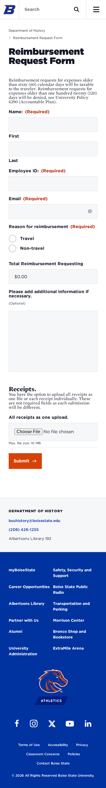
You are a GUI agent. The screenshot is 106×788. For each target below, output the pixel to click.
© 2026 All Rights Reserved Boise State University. (53, 775)
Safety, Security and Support (72, 573)
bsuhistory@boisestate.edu (34, 520)
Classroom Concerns (43, 754)
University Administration (23, 651)
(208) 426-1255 (24, 529)
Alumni (15, 631)
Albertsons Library (26, 603)
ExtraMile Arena (68, 648)
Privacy (82, 745)
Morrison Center (68, 620)
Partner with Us (24, 620)
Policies (74, 754)
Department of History (27, 30)
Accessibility (58, 745)
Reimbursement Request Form (38, 38)
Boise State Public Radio (70, 590)
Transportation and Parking (71, 606)
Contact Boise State (53, 763)
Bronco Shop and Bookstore (69, 634)
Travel (27, 238)
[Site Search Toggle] (76, 9)
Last (13, 160)
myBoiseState (22, 570)
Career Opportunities (29, 587)
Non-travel (32, 248)
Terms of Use (29, 745)
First (14, 136)
